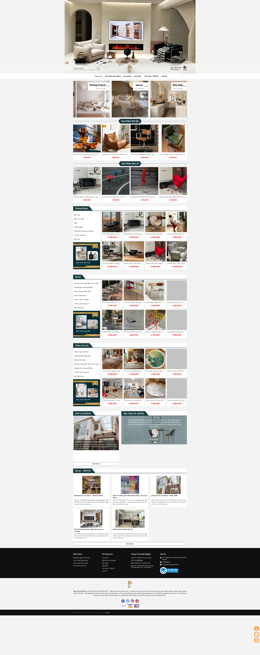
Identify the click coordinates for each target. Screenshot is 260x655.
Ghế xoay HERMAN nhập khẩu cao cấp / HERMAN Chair (149, 154)
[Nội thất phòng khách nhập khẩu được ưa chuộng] (91, 518)
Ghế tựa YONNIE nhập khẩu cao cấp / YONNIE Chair (141, 332)
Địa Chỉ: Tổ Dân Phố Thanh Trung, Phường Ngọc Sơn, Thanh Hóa (142, 566)
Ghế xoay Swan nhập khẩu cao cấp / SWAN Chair (162, 234)
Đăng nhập (177, 67)
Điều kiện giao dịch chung (81, 558)
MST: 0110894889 (137, 560)
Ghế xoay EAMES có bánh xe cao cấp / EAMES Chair (120, 263)
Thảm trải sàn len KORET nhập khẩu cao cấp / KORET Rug (165, 371)
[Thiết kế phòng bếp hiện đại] (130, 518)
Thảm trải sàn (81, 345)
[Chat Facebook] (256, 634)
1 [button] (152, 442)
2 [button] (154, 442)
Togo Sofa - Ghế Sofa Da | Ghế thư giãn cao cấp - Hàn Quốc (121, 154)
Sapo (107, 612)
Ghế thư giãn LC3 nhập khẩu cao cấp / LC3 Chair (90, 197)
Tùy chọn (173, 139)
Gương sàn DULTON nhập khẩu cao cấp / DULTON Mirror (150, 197)
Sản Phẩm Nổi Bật (130, 121)
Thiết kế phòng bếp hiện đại (122, 529)
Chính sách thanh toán (80, 560)
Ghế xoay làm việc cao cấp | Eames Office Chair (175, 154)
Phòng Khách (81, 208)
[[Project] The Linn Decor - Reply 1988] (168, 485)
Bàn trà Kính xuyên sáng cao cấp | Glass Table (89, 154)
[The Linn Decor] (130, 68)
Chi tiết (115, 139)
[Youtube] (137, 601)
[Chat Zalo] (256, 640)
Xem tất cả (96, 464)
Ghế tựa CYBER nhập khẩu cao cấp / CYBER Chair (119, 302)
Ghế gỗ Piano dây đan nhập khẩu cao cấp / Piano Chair (185, 332)
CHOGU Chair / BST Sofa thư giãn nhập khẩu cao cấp (184, 263)
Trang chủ (105, 558)
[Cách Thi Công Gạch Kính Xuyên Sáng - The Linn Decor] (130, 485)
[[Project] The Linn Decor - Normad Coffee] (91, 485)
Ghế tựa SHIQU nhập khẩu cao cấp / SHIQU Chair (183, 234)
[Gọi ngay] (256, 628)
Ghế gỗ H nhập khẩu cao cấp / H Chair (158, 302)
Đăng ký (176, 69)
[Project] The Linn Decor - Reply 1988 (164, 495)
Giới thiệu (105, 565)
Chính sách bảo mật (79, 565)
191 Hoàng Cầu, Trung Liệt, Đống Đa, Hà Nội (174, 558)
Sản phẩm (105, 563)
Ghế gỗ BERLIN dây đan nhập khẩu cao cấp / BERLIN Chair (165, 332)
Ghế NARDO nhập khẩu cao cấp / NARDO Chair (139, 302)
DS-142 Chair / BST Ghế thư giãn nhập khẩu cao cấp (141, 263)
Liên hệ (104, 571)
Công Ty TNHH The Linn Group (141, 558)
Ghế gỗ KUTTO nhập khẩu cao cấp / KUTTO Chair (183, 302)
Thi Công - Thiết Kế (108, 568)
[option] (130, 37)
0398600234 (166, 562)
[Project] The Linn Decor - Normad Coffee (88, 495)
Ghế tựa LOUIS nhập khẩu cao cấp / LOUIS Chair (119, 332)
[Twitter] (127, 601)
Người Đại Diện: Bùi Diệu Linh (140, 563)
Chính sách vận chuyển (80, 563)
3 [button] (155, 442)
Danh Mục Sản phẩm (109, 560)
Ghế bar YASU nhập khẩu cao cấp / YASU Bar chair (118, 197)
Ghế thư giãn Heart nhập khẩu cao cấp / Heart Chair (177, 197)
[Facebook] (123, 601)
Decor (78, 277)
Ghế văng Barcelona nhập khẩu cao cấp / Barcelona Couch (122, 234)
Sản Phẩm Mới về (130, 164)
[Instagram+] (132, 601)
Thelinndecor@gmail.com (170, 564)
